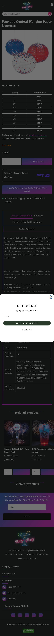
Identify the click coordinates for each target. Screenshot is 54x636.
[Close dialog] (51, 297)
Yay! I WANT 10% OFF (27, 323)
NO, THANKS (27, 330)
